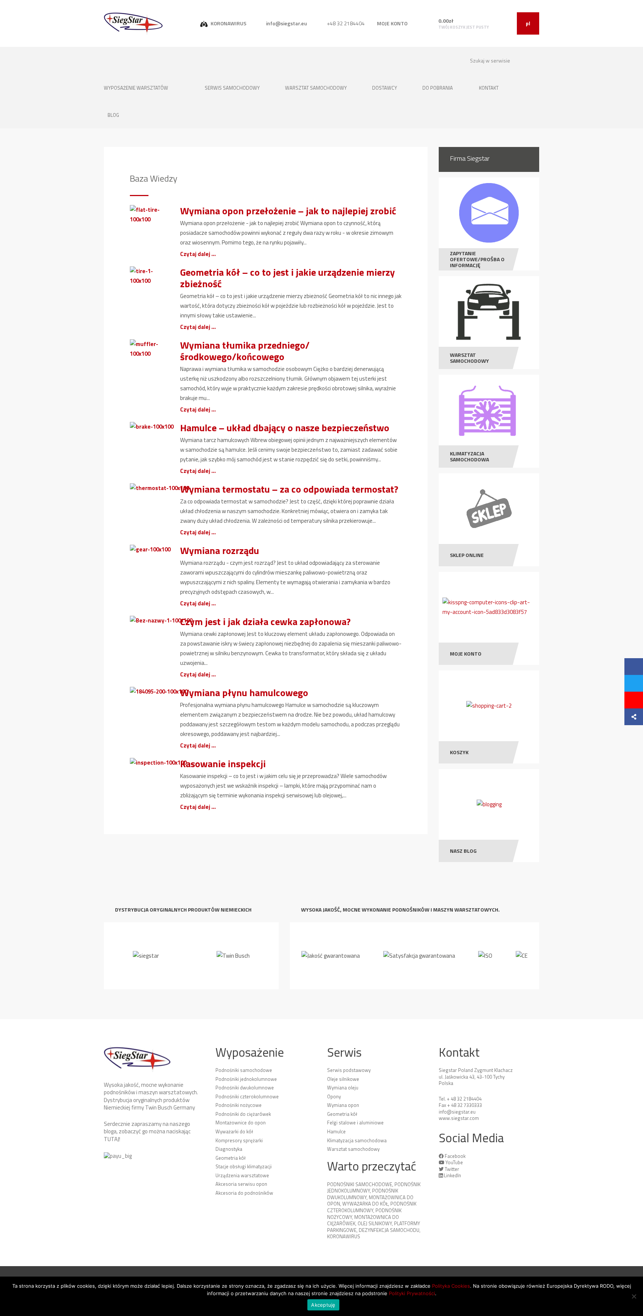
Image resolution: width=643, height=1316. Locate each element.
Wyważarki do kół (234, 1131)
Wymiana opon (343, 1105)
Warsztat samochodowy (316, 88)
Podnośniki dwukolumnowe (244, 1087)
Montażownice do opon (240, 1122)
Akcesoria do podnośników (244, 1193)
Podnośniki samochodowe (243, 1070)
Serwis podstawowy (349, 1070)
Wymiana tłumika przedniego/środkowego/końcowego (245, 351)
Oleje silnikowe (343, 1079)
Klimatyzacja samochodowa (357, 1140)
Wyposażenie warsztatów (136, 88)
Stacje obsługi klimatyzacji (243, 1166)
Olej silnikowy (375, 1223)
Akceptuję (323, 1305)
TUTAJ (111, 1139)
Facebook (455, 1156)
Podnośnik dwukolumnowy (362, 1194)
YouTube (454, 1162)
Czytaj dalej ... (198, 254)
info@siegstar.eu (286, 23)
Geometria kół (230, 1158)
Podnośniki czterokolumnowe (247, 1096)
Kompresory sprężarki (239, 1140)
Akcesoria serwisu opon (241, 1184)
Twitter (452, 1169)
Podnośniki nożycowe (238, 1105)
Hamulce (336, 1131)
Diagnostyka (228, 1149)
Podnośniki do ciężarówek (243, 1114)
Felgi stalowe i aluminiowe (355, 1122)
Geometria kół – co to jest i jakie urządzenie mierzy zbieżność (287, 278)
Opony (334, 1096)
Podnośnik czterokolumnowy (371, 1207)
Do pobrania (437, 88)
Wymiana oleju (342, 1087)
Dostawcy (385, 88)
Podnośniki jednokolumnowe (246, 1079)
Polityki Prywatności (412, 1293)
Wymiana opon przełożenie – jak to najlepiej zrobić (288, 211)
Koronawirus (343, 1236)
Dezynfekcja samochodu (389, 1230)
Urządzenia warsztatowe (242, 1175)
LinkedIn (452, 1175)
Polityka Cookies (451, 1286)
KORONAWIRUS (227, 23)
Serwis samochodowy (233, 88)
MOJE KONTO (392, 23)
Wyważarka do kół (365, 1203)
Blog (113, 115)
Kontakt (489, 88)
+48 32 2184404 (345, 23)
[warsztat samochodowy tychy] (133, 23)
